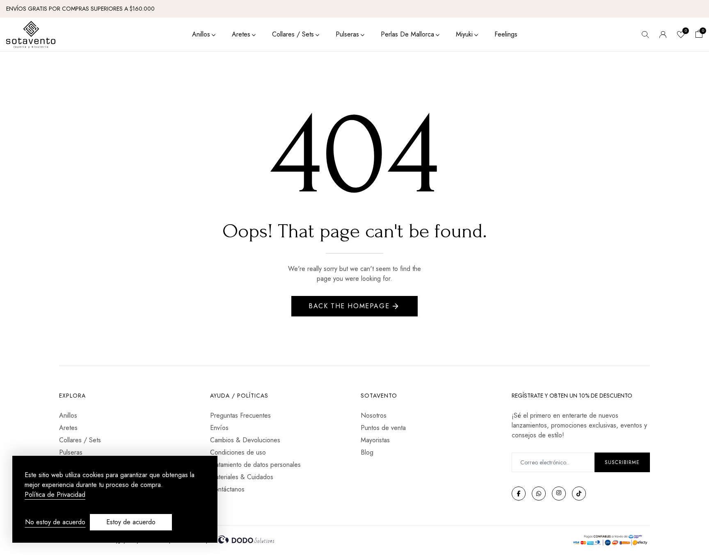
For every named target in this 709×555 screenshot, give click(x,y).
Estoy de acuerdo (131, 522)
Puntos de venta (383, 427)
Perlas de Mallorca (407, 34)
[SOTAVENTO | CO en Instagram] (559, 493)
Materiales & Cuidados (241, 477)
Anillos (201, 34)
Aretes (241, 34)
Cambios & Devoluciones (245, 440)
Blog (367, 452)
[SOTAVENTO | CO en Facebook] (519, 493)
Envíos (219, 427)
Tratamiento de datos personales (255, 464)
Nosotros (374, 415)
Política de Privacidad (55, 495)
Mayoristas (375, 440)
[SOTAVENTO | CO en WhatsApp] (539, 493)
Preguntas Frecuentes (240, 415)
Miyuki (464, 34)
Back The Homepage (349, 306)
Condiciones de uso (238, 452)
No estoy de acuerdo (55, 522)
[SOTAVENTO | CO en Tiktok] (579, 493)
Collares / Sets (293, 34)
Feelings (505, 34)
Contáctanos (227, 489)
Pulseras (347, 34)
